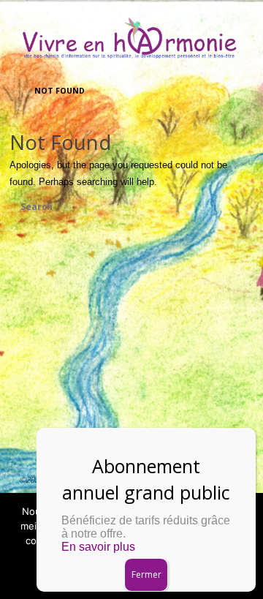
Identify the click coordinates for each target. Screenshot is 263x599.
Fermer (146, 574)
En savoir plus (98, 546)
